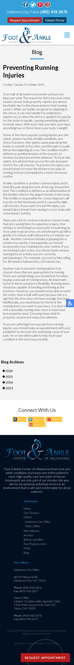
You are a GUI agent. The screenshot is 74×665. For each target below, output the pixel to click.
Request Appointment (24, 20)
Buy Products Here (35, 544)
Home (27, 508)
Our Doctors (31, 512)
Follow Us (38, 419)
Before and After (33, 539)
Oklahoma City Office (37, 521)
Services (29, 535)
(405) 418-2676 (53, 11)
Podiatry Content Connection (37, 633)
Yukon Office (32, 526)
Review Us (39, 424)
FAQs (27, 548)
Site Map (19, 643)
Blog (26, 552)
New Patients (31, 530)
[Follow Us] (25, 6)
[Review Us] (47, 6)
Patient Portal (54, 20)
